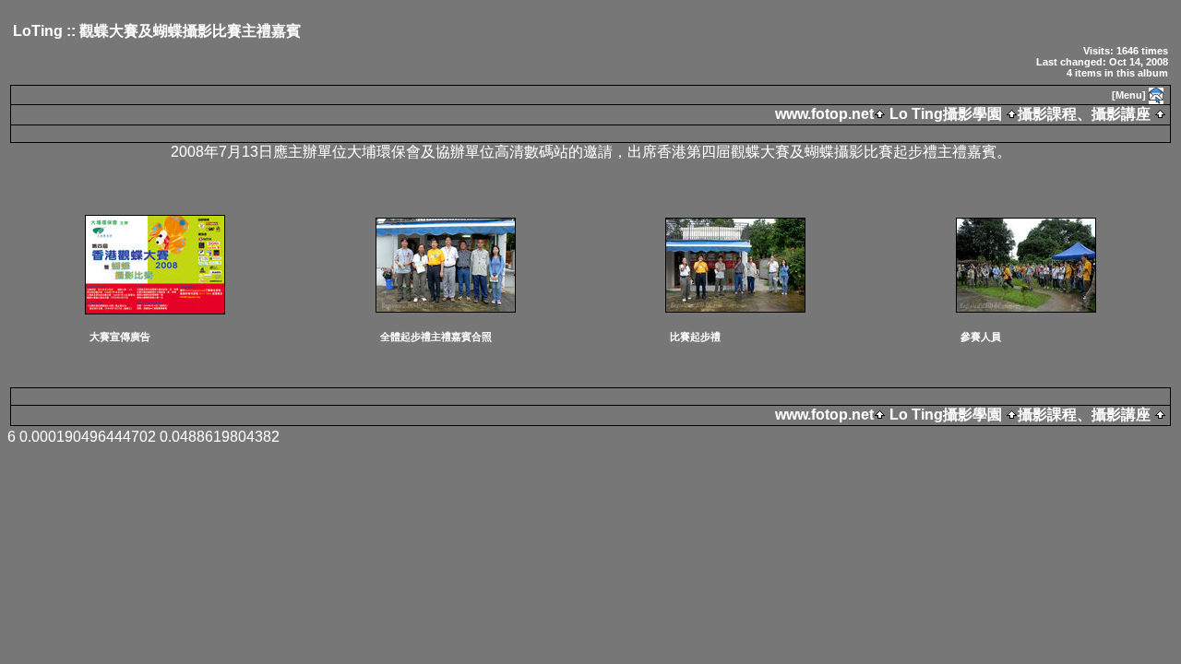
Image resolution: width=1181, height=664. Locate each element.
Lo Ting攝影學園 (946, 114)
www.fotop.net (824, 114)
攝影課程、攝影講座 (1084, 114)
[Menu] (1129, 95)
